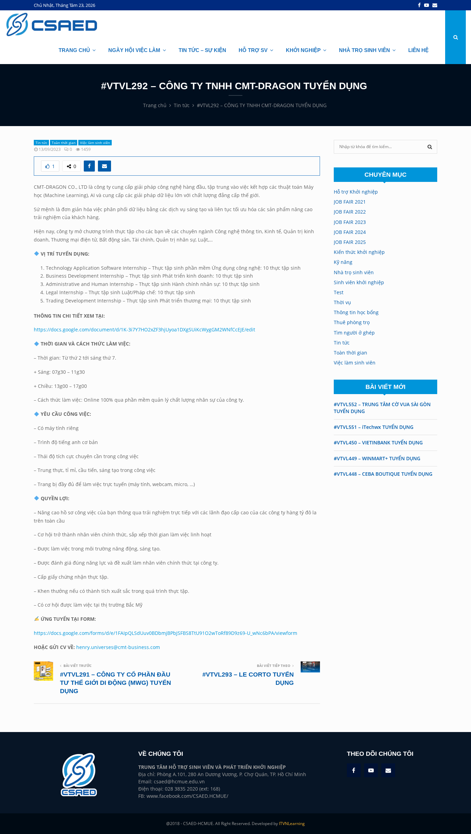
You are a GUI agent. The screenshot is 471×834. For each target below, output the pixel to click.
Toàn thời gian (64, 142)
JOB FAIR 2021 (350, 201)
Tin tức (41, 142)
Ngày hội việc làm (134, 50)
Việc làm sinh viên (95, 142)
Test (338, 292)
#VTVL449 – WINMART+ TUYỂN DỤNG (377, 458)
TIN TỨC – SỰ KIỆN (202, 50)
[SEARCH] (429, 147)
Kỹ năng (343, 262)
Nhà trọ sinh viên (354, 272)
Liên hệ (418, 50)
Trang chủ (74, 50)
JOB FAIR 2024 (350, 232)
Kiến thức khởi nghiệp (359, 252)
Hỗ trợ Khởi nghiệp (356, 191)
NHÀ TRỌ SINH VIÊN (364, 50)
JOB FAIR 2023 (350, 222)
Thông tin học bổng (356, 312)
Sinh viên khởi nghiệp (359, 282)
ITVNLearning (292, 823)
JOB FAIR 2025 (350, 242)
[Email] (434, 5)
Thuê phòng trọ (352, 322)
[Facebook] (419, 5)
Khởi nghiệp (303, 50)
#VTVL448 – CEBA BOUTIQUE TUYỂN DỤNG (383, 474)
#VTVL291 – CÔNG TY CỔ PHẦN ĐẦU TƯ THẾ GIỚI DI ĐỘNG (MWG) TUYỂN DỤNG (115, 682)
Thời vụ (342, 302)
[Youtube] (426, 5)
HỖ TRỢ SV (253, 50)
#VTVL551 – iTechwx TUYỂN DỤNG (373, 427)
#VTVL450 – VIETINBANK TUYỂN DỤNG (378, 442)
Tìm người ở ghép (354, 332)
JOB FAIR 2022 (350, 211)
